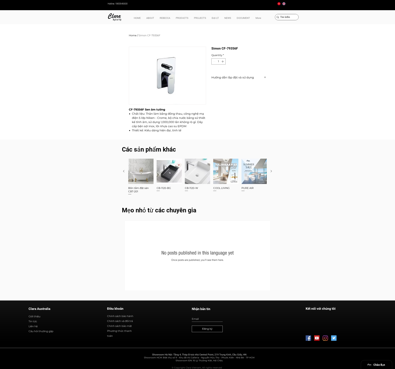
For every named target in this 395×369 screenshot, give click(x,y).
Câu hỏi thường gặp (41, 331)
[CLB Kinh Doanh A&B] (334, 338)
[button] (243, 16)
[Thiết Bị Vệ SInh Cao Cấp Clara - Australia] (308, 338)
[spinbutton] (218, 61)
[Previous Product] (124, 171)
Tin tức (33, 321)
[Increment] (223, 61)
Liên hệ (33, 326)
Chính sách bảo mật (119, 326)
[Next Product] (271, 171)
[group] (197, 176)
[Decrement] (214, 61)
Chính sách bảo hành (120, 316)
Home (133, 35)
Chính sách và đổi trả (120, 321)
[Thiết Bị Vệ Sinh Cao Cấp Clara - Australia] (317, 338)
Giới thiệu (34, 316)
